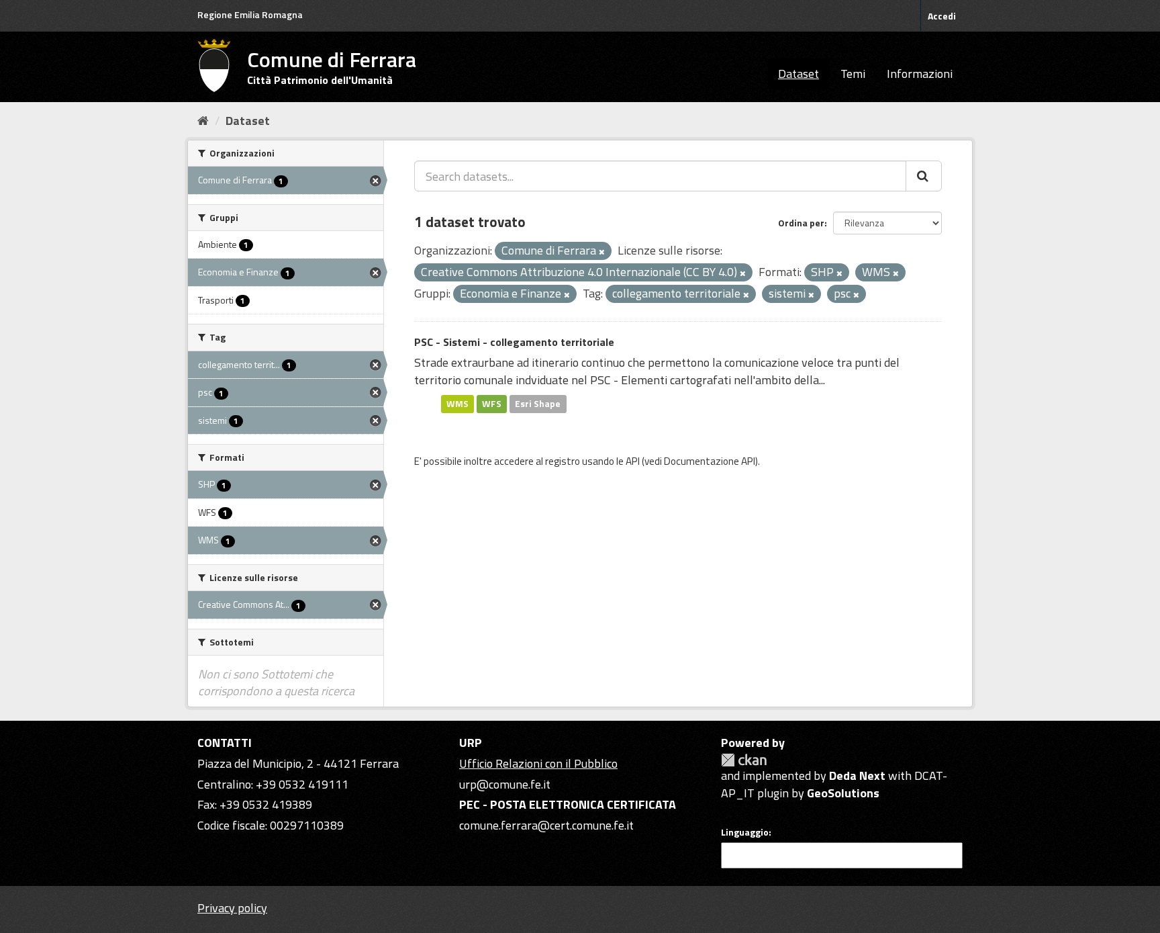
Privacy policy (232, 908)
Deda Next (857, 775)
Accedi (942, 16)
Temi (852, 73)
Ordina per (801, 223)
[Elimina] (602, 252)
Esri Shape (538, 403)
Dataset (798, 73)
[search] (924, 176)
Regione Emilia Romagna (250, 14)
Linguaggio (745, 832)
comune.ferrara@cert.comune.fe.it (546, 825)
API (633, 461)
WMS (457, 403)
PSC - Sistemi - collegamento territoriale (514, 342)
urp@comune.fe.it (504, 784)
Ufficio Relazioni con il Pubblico (538, 763)
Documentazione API (709, 461)
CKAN (744, 760)
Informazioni (920, 73)
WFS (491, 403)
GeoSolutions (843, 793)
